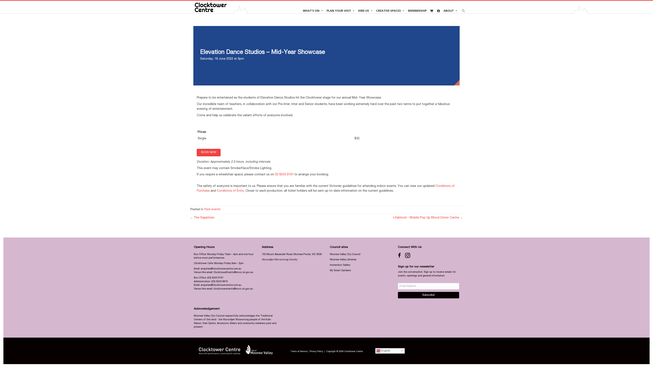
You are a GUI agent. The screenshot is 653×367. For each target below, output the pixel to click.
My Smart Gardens (340, 270)
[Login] (438, 10)
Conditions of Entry (230, 191)
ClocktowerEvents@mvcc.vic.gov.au (233, 272)
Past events (212, 209)
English (385, 350)
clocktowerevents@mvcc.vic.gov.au (233, 289)
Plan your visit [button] (339, 11)
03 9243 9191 (284, 174)
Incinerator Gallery (340, 265)
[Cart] (431, 10)
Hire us (363, 11)
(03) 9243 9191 (215, 278)
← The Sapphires (202, 217)
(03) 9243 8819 (219, 282)
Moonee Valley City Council (345, 254)
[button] (463, 12)
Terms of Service (298, 352)
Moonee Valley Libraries (343, 260)
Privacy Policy (316, 352)
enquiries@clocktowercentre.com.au (221, 269)
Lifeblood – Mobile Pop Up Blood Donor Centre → (428, 217)
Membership (417, 11)
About (448, 11)
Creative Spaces (388, 11)
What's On (311, 11)
